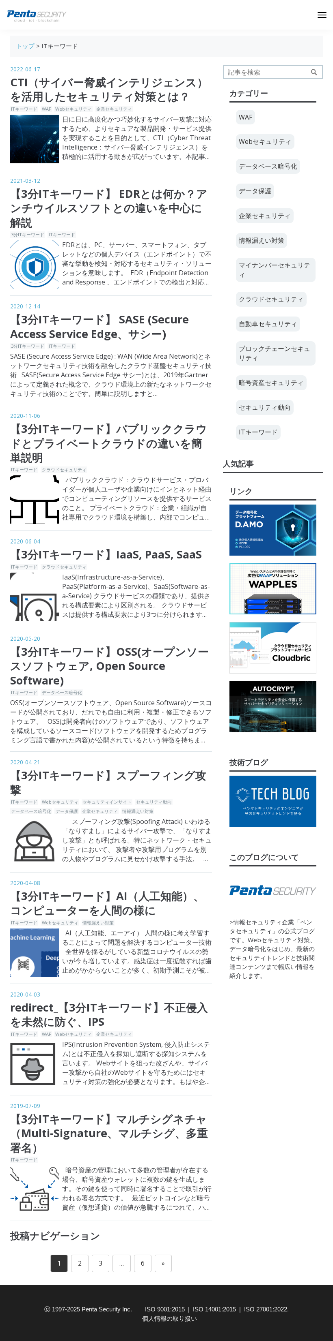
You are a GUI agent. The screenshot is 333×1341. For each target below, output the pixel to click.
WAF (46, 109)
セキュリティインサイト (107, 802)
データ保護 (67, 811)
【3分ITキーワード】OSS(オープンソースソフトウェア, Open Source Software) (109, 666)
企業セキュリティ (114, 109)
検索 (314, 72)
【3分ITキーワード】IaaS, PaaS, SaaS (106, 554)
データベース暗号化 (62, 692)
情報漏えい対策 (138, 811)
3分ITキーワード (27, 234)
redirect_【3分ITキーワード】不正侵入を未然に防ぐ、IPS (109, 1014)
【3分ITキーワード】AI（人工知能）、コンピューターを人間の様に (107, 903)
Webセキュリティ (73, 109)
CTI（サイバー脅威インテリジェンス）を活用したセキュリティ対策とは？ (109, 89)
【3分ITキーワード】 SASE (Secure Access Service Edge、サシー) (99, 326)
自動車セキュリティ (268, 323)
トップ (25, 46)
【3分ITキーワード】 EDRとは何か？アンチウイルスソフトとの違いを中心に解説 (109, 208)
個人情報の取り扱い (169, 1318)
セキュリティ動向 (154, 802)
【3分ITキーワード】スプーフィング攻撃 (108, 782)
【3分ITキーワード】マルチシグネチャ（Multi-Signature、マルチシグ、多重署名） (109, 1133)
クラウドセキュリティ (64, 469)
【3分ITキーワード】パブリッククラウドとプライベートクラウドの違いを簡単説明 (108, 443)
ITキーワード (24, 109)
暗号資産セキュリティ (271, 382)
